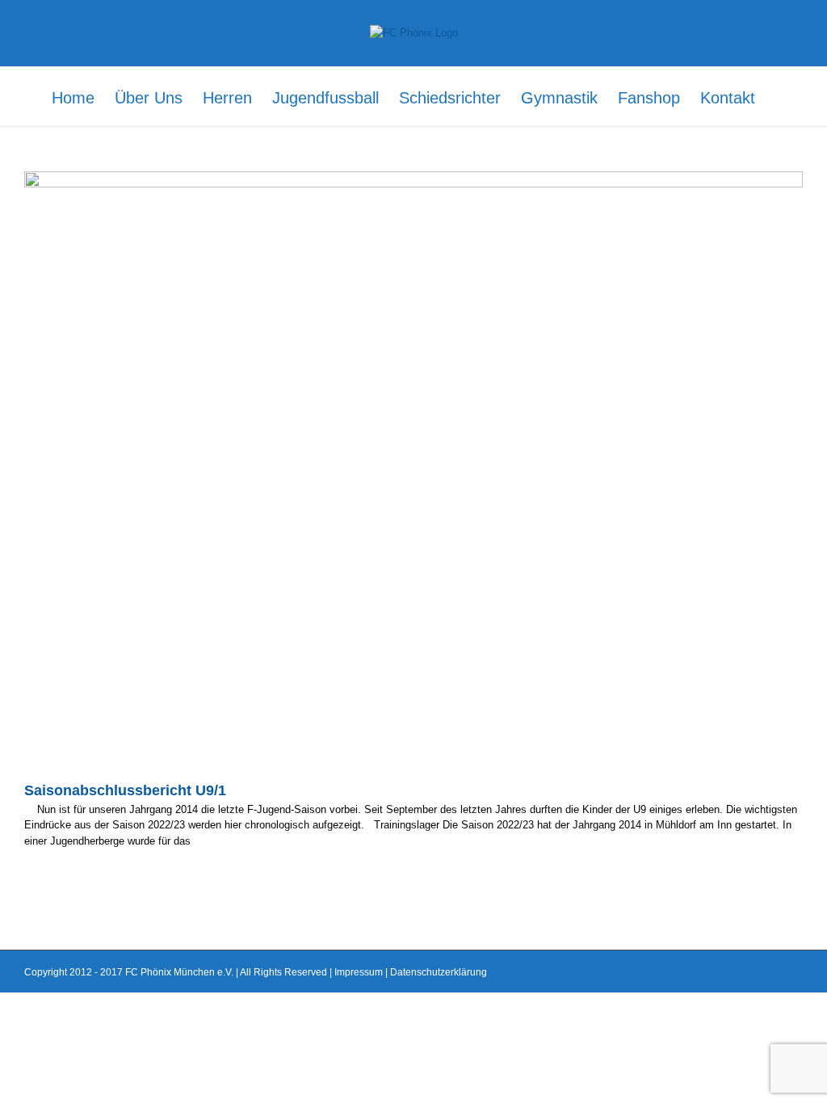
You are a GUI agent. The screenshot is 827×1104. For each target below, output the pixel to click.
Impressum (358, 972)
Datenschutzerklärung (438, 972)
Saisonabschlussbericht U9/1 (125, 790)
